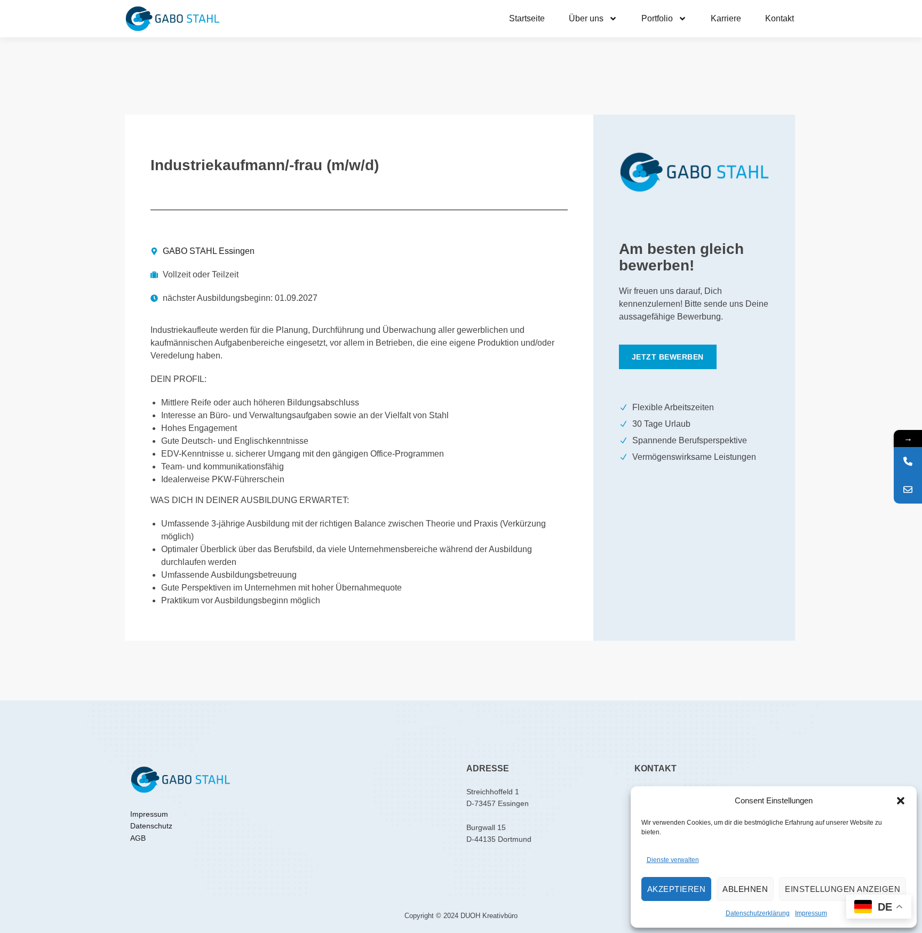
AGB (138, 838)
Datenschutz (151, 826)
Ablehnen (745, 889)
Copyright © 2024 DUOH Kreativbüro (461, 916)
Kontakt (779, 18)
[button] (900, 800)
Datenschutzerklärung (758, 913)
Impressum (811, 913)
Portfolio (657, 18)
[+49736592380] (908, 461)
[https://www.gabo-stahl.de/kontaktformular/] (908, 489)
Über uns (586, 18)
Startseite (527, 18)
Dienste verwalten (673, 860)
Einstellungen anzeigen (842, 889)
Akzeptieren (676, 889)
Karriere (726, 18)
